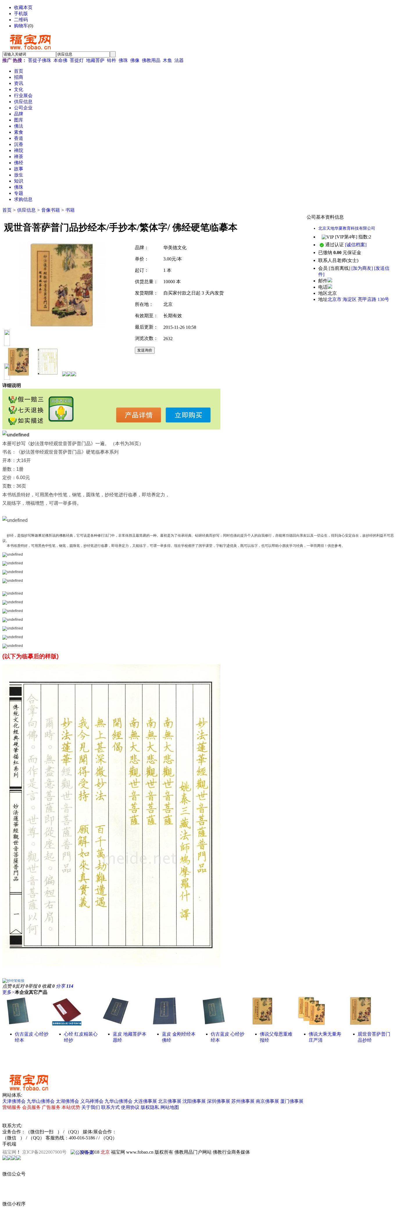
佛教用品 (151, 60)
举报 (34, 986)
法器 (179, 60)
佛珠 (123, 60)
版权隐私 (150, 1107)
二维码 (21, 19)
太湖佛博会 (67, 1101)
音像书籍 (50, 210)
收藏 (48, 986)
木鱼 (167, 60)
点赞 (8, 986)
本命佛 (60, 60)
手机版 (21, 13)
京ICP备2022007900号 (44, 1152)
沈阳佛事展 (194, 1101)
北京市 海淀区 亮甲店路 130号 (358, 299)
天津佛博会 (14, 1101)
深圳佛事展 (218, 1101)
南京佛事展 (267, 1101)
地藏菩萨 (95, 60)
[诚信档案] (355, 244)
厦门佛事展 (291, 1101)
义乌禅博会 (91, 1101)
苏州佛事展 (243, 1101)
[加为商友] (362, 268)
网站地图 (169, 1107)
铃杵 (111, 60)
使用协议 (130, 1107)
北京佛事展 (169, 1101)
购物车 (21, 25)
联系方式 (110, 1107)
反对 (21, 986)
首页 (7, 210)
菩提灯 (77, 60)
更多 (8, 992)
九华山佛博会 (41, 1101)
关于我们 (90, 1107)
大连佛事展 (145, 1101)
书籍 (70, 210)
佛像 (135, 60)
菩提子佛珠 (39, 60)
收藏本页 (23, 7)
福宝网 (9, 1152)
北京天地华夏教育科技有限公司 (346, 228)
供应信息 (26, 210)
